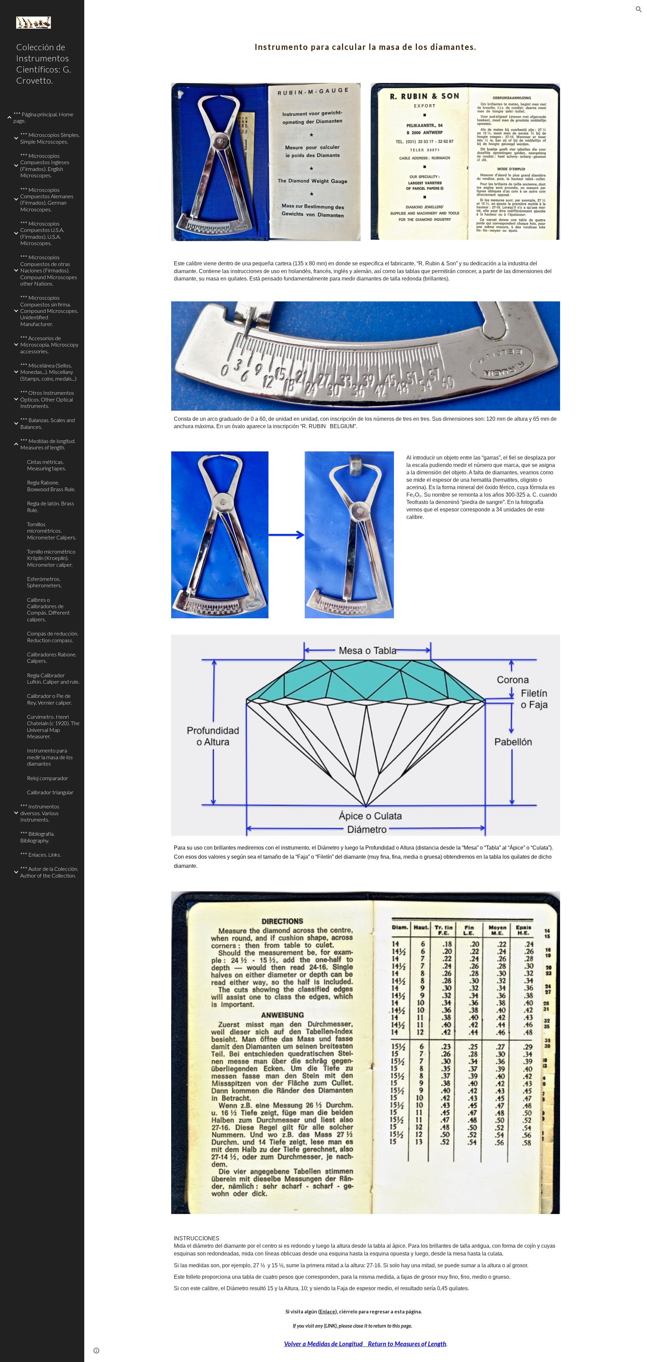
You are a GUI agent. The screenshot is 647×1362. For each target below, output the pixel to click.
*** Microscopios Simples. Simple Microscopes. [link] (50, 137)
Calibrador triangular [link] (50, 792)
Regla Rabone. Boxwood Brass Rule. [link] (51, 485)
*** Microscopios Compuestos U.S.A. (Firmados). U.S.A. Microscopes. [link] (42, 233)
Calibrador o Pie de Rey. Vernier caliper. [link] (49, 698)
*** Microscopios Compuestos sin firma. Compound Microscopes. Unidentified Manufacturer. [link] (49, 310)
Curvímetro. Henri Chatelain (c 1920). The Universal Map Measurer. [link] (53, 726)
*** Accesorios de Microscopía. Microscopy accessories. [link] (49, 344)
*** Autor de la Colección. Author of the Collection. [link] (49, 871)
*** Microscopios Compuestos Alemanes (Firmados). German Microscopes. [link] (46, 199)
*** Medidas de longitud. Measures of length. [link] (47, 444)
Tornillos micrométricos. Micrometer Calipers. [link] (51, 530)
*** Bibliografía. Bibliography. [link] (37, 836)
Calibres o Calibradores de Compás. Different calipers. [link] (48, 609)
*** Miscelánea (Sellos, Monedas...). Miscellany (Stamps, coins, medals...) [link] (48, 372)
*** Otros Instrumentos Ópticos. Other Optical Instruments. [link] (47, 399)
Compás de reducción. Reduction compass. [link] (52, 636)
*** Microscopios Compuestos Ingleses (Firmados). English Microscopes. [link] (44, 165)
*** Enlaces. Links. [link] (40, 854)
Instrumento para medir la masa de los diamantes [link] (50, 757)
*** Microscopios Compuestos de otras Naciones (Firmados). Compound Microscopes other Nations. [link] (48, 270)
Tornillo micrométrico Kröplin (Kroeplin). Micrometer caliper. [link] (51, 558)
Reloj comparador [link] (47, 778)
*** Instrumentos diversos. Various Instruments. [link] (39, 813)
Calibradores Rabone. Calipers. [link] (51, 657)
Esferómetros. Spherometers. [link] (44, 581)
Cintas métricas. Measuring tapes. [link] (46, 464)
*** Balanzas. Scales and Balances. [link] (47, 423)
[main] (366, 42)
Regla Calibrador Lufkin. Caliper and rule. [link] (53, 678)
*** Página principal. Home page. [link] (43, 117)
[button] (639, 9)
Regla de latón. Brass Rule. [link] (50, 506)
